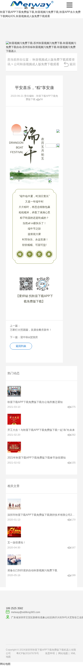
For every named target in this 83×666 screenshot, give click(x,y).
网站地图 (63, 653)
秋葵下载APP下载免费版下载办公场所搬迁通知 (35, 402)
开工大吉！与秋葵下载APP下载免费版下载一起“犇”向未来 (41, 429)
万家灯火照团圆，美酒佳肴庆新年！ (31, 329)
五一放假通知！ (16, 542)
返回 (73, 64)
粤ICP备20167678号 (27, 653)
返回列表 (21, 346)
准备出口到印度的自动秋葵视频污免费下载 (32, 570)
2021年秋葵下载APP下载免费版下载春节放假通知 (36, 457)
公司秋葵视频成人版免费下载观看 (36, 64)
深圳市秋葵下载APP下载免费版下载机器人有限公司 (31, 5)
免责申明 (50, 653)
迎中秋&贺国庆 (29, 337)
